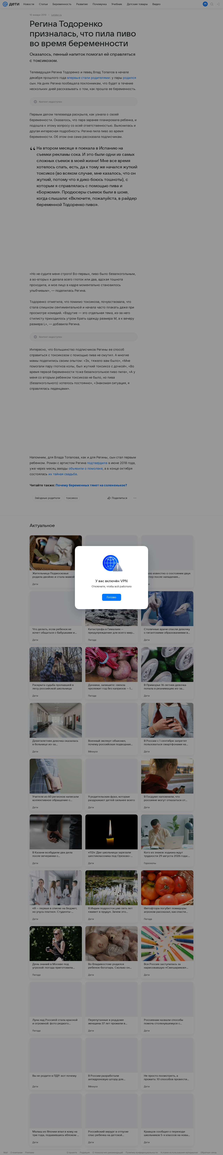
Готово (111, 597)
